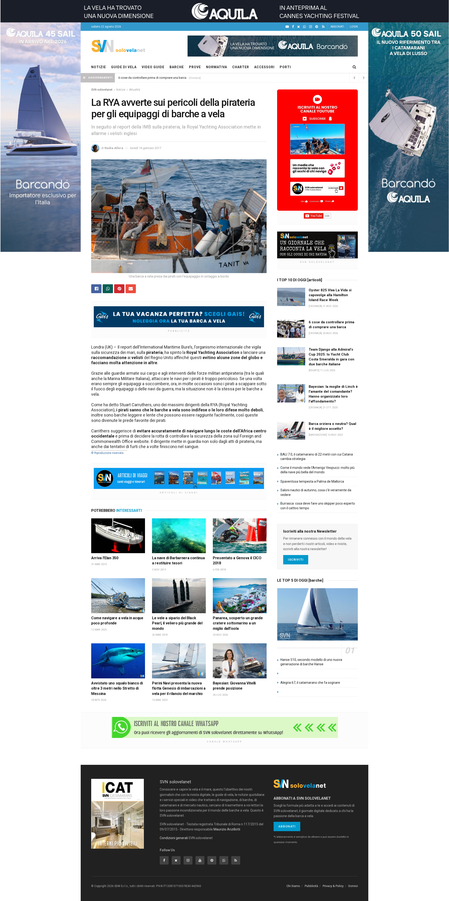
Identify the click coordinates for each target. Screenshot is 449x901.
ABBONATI (337, 26)
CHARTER (240, 67)
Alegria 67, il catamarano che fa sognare (310, 682)
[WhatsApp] (304, 26)
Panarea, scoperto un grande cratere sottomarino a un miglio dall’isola (238, 623)
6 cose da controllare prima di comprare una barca (152, 77)
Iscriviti (296, 559)
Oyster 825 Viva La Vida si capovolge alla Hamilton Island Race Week (330, 295)
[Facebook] (293, 26)
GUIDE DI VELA (124, 67)
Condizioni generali (174, 838)
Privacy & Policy (333, 886)
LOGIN (354, 26)
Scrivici (353, 886)
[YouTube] (287, 26)
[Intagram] (310, 26)
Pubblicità (311, 886)
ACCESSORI (264, 67)
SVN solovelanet (101, 89)
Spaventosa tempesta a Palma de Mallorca (312, 481)
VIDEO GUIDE (153, 67)
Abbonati (287, 826)
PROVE (195, 67)
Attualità (134, 89)
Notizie (120, 89)
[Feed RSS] (323, 26)
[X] (298, 26)
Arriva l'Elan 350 (104, 558)
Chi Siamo (293, 886)
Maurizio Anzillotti (227, 829)
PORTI (285, 67)
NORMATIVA (216, 67)
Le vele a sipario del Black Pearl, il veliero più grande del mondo (177, 623)
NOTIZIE (98, 67)
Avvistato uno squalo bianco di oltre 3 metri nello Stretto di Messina (117, 688)
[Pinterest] (316, 26)
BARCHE (177, 67)
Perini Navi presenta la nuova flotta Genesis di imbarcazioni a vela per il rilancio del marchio (179, 688)
